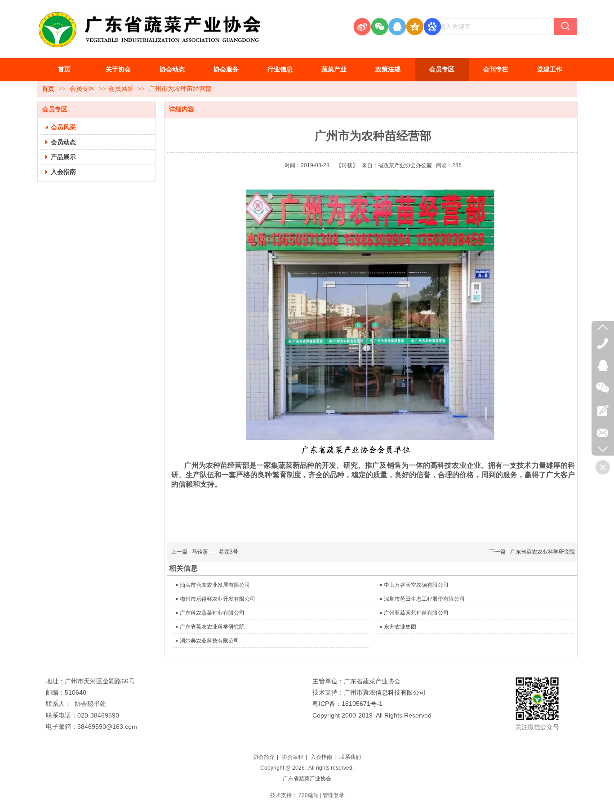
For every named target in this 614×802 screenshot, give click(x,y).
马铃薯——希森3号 (215, 552)
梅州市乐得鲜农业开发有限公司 (217, 599)
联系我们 (350, 757)
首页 (48, 88)
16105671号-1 (362, 703)
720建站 (308, 795)
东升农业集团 (400, 627)
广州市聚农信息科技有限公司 (385, 692)
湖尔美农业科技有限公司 (209, 641)
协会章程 (292, 757)
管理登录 (333, 795)
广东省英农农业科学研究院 (542, 552)
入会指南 (321, 757)
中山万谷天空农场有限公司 (416, 585)
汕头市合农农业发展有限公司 (215, 585)
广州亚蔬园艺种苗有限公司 (416, 613)
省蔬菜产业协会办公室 (405, 165)
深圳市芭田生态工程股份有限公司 (424, 599)
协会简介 (264, 757)
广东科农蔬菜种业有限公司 (212, 613)
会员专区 (83, 88)
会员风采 (120, 88)
